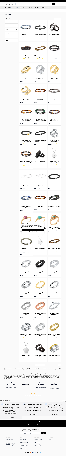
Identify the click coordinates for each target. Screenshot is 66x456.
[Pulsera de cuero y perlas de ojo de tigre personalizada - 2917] (26, 154)
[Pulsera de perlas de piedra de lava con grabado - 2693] (40, 133)
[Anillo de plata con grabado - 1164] (54, 285)
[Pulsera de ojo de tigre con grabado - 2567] (40, 91)
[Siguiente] (44, 365)
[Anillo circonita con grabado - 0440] (40, 263)
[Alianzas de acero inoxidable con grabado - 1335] (40, 69)
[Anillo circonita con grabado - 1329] (40, 306)
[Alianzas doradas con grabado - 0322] (26, 91)
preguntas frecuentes (30, 424)
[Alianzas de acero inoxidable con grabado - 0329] (40, 348)
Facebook (9, 445)
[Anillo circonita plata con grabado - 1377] (54, 306)
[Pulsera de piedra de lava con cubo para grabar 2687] (26, 133)
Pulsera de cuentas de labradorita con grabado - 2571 (26, 250)
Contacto (50, 439)
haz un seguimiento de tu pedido (39, 424)
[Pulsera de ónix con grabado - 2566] (54, 176)
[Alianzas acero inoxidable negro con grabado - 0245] (40, 154)
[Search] (53, 4)
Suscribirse (43, 433)
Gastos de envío (37, 442)
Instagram (15, 445)
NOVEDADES (43, 7)
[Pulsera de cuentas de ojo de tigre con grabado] (26, 112)
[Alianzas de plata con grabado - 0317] (54, 133)
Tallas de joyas (36, 441)
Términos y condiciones (24, 442)
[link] (36, 365)
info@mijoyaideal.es (35, 425)
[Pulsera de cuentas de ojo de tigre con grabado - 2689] (40, 48)
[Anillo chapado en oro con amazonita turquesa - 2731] (54, 220)
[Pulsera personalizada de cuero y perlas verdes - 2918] (40, 112)
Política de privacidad (24, 447)
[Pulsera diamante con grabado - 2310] (26, 176)
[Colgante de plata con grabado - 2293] (26, 348)
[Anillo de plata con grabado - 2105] (26, 327)
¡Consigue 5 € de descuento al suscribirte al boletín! (32, 0)
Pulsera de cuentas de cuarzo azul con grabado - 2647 (26, 206)
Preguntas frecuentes (38, 439)
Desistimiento (22, 444)
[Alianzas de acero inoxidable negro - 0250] (54, 27)
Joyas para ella (7, 7)
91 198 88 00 (9, 441)
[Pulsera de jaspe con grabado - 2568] (54, 91)
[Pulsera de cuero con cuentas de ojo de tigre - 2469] (26, 48)
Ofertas (50, 441)
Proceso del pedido (37, 445)
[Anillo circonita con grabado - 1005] (40, 327)
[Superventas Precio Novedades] (57, 19)
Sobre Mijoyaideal (23, 439)
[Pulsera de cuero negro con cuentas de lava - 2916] (54, 48)
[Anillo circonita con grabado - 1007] (26, 285)
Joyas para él (15, 7)
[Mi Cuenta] (58, 4)
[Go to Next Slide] (65, 400)
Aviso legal (22, 441)
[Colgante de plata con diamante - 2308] (54, 154)
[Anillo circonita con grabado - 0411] (26, 263)
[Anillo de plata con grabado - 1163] (40, 285)
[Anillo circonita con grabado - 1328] (54, 327)
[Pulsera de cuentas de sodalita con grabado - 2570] (26, 27)
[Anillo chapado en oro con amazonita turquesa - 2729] (40, 220)
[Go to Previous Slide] (63, 400)
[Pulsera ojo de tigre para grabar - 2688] (40, 198)
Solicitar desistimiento (24, 445)
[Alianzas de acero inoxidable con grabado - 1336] (54, 69)
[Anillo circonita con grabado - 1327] (26, 306)
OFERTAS (48, 7)
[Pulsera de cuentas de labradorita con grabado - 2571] (26, 241)
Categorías (30, 7)
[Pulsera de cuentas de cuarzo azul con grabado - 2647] (26, 198)
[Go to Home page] (9, 4)
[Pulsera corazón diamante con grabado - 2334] (40, 176)
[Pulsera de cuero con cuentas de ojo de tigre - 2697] (54, 198)
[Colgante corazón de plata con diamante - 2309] (40, 241)
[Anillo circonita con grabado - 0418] (26, 69)
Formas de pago (37, 444)
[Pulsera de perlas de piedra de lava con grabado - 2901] (40, 27)
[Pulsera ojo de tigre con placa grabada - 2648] (54, 112)
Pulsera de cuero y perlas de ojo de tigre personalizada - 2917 (26, 163)
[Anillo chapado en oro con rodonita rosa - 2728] (26, 220)
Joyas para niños (22, 7)
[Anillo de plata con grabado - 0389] (54, 348)
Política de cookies (23, 448)
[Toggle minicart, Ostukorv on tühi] (60, 4)
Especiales (36, 7)
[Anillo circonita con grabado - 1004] (54, 263)
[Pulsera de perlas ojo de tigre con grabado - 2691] (54, 241)
